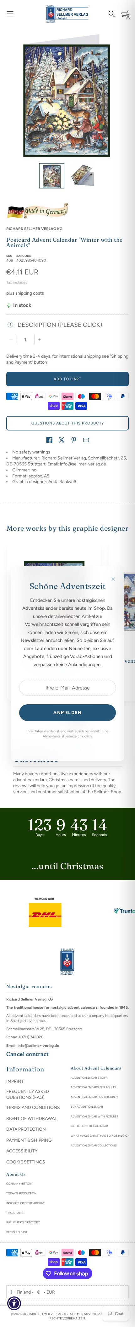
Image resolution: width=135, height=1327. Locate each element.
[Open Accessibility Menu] (14, 1303)
